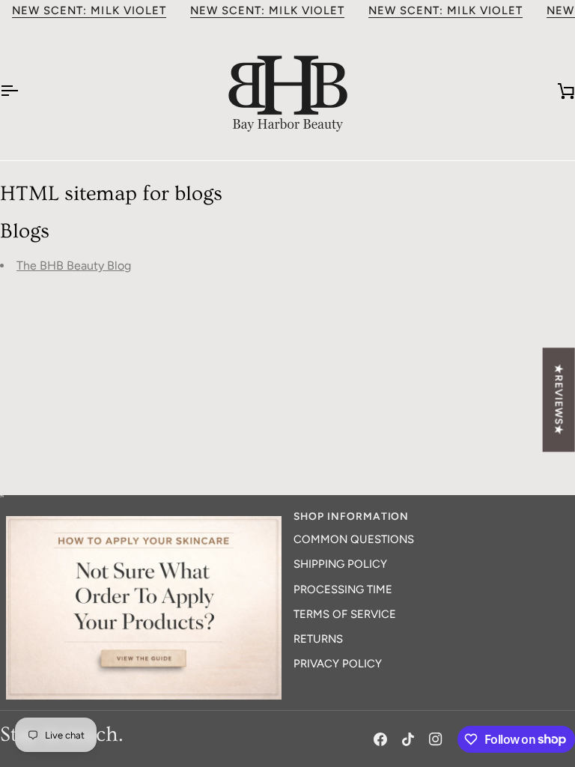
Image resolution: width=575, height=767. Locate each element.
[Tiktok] (408, 739)
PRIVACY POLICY (337, 663)
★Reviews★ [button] (559, 399)
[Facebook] (380, 739)
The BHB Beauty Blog (73, 265)
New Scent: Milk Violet (89, 10)
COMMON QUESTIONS (353, 539)
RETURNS (318, 639)
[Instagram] (435, 739)
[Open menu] (22, 91)
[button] (144, 512)
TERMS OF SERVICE (344, 614)
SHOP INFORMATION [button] (351, 516)
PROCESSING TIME (342, 589)
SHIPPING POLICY (340, 564)
